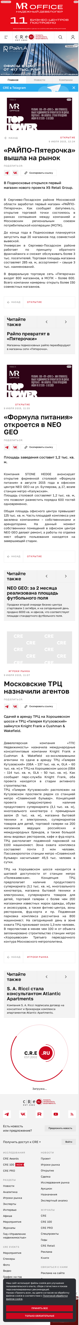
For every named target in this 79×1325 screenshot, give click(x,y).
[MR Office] (38, 15)
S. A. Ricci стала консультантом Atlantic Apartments (34, 1027)
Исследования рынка (20, 1100)
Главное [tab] (12, 77)
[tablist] (38, 77)
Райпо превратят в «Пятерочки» (28, 349)
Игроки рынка (19, 696)
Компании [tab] (63, 77)
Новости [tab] (38, 77)
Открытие (64, 133)
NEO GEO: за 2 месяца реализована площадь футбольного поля (32, 619)
